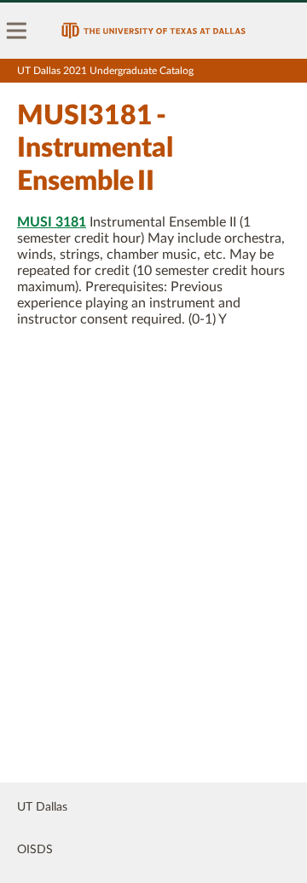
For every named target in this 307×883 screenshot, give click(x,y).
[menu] (17, 31)
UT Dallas (42, 807)
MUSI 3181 (51, 222)
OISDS (35, 850)
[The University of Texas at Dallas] (153, 30)
